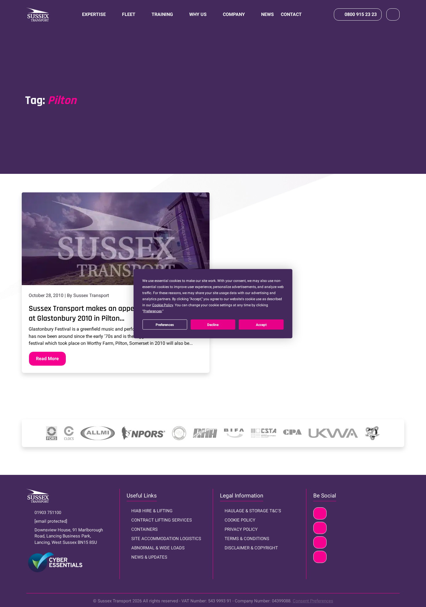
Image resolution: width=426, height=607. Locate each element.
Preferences (165, 324)
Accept (261, 324)
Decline (213, 324)
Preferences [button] (152, 311)
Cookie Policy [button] (162, 305)
